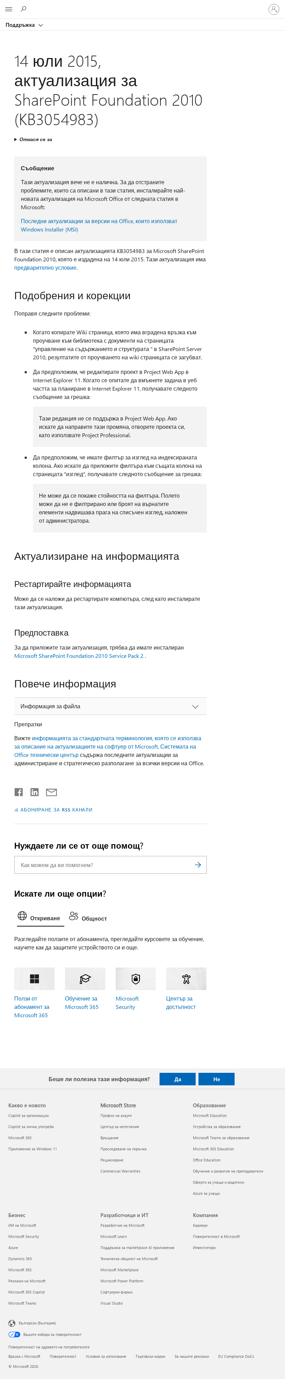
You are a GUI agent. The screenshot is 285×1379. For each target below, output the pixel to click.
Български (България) (37, 1322)
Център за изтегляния (119, 1126)
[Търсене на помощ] (24, 9)
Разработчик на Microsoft (122, 1225)
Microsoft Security (23, 1236)
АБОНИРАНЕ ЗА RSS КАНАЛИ (56, 810)
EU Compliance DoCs (236, 1356)
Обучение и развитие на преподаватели (228, 1171)
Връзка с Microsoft (24, 1356)
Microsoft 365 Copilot (26, 1292)
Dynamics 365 (20, 1258)
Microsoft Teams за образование (221, 1137)
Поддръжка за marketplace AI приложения (137, 1247)
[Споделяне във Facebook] (19, 790)
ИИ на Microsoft (22, 1225)
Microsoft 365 (20, 1137)
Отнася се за (35, 139)
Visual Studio (111, 1303)
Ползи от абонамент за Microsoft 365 (31, 1007)
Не (216, 1079)
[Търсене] (198, 865)
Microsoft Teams (22, 1303)
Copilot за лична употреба (31, 1126)
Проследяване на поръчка (123, 1148)
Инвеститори (204, 1247)
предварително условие (45, 267)
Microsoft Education (210, 1115)
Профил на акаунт (116, 1115)
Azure (13, 1247)
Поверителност (63, 1356)
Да (177, 1079)
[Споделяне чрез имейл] (48, 790)
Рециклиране (111, 1159)
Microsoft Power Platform (121, 1280)
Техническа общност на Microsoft (129, 1258)
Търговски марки (150, 1356)
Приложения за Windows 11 (32, 1148)
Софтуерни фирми (116, 1292)
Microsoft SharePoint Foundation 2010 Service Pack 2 (79, 655)
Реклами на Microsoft (27, 1280)
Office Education (206, 1159)
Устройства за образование (217, 1126)
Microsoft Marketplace (119, 1269)
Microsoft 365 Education (213, 1148)
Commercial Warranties (120, 1171)
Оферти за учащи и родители (218, 1182)
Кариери (200, 1225)
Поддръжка (21, 24)
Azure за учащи (206, 1193)
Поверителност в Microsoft (216, 1236)
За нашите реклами (191, 1356)
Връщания (109, 1137)
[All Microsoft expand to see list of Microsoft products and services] (8, 9)
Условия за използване (106, 1356)
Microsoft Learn (113, 1236)
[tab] (40, 917)
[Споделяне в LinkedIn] (32, 790)
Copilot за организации (28, 1115)
